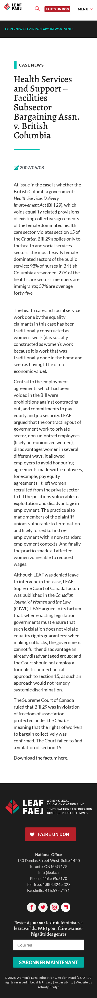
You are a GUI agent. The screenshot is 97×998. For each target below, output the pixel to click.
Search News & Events (56, 29)
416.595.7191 (57, 890)
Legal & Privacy (41, 982)
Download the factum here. (41, 758)
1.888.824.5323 (57, 884)
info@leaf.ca (48, 872)
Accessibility (64, 982)
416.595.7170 (54, 878)
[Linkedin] (65, 907)
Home (9, 29)
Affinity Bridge (48, 987)
